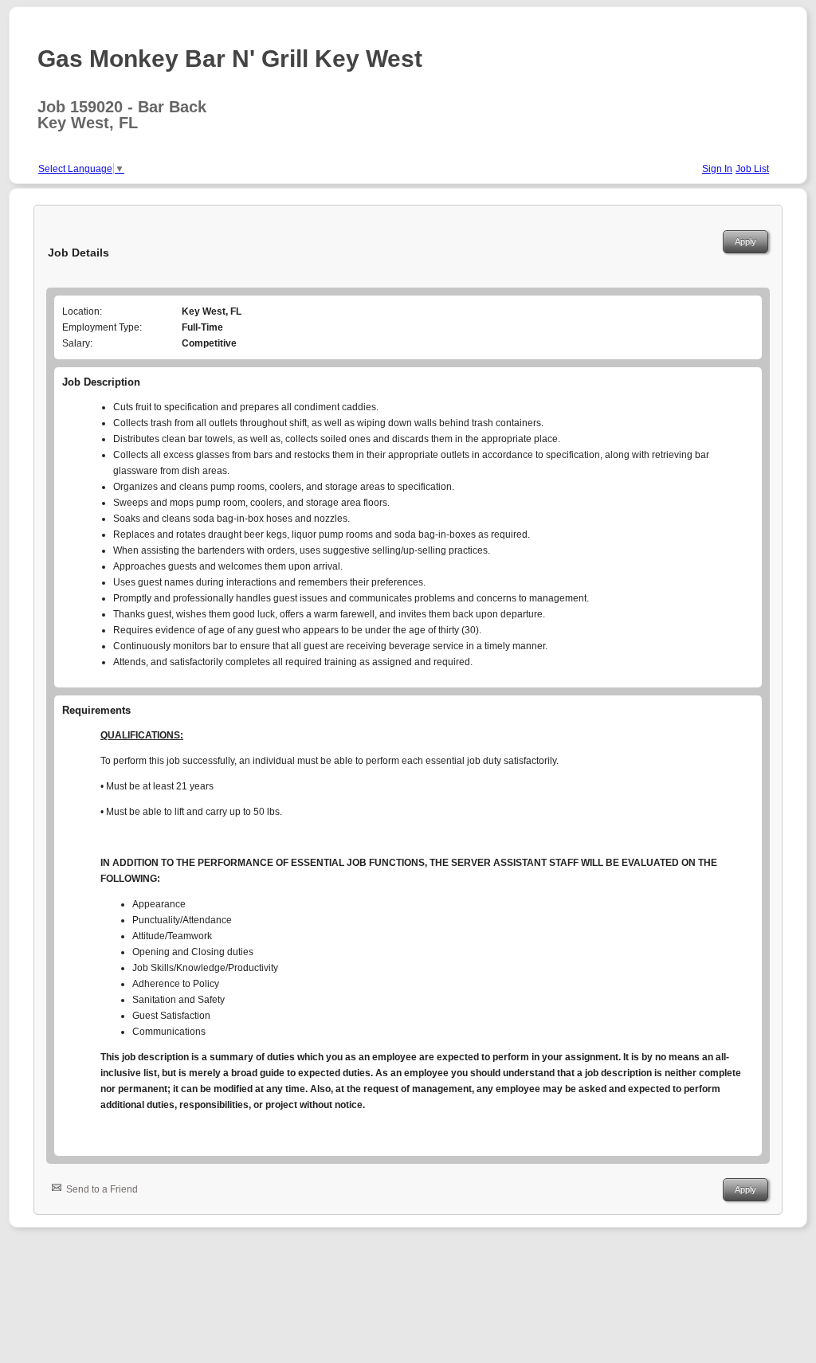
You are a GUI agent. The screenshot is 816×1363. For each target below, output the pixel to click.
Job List (752, 168)
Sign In (717, 168)
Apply (745, 241)
